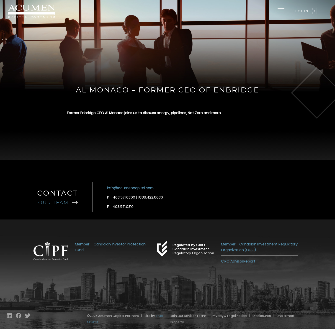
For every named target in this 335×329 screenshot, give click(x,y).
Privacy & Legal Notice (229, 316)
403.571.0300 (124, 197)
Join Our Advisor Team (188, 316)
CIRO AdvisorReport (238, 261)
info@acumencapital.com (130, 188)
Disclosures (262, 316)
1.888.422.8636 (150, 197)
